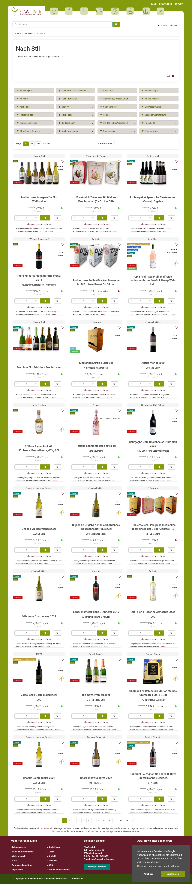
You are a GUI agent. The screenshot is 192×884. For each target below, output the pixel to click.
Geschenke (115, 11)
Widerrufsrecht (19, 856)
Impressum (17, 869)
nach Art (65, 107)
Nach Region (25, 90)
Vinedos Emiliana (153, 322)
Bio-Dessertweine (152, 107)
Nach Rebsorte (151, 99)
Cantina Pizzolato (153, 737)
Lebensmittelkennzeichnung (39, 224)
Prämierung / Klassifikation (115, 99)
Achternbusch (153, 156)
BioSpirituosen (69, 11)
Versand (48, 828)
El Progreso (96, 322)
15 (121, 820)
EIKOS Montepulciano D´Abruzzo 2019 (96, 611)
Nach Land (108, 90)
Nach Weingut (151, 90)
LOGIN (153, 4)
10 (109, 820)
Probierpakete (131, 11)
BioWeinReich (39, 156)
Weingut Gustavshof (39, 239)
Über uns (53, 860)
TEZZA (39, 654)
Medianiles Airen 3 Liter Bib (96, 362)
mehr (50, 231)
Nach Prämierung (69, 131)
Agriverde (96, 571)
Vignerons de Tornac (96, 156)
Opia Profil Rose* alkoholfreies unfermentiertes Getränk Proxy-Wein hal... (153, 280)
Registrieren (54, 847)
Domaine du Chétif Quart (153, 405)
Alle (38, 144)
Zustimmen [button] (173, 874)
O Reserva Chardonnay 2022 (39, 616)
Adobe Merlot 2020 (153, 362)
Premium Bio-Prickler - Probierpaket (39, 367)
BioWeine (54, 11)
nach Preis (24, 107)
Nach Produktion (69, 99)
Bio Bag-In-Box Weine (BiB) (115, 123)
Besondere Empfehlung (155, 115)
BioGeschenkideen (28, 123)
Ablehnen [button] (148, 874)
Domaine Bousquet (96, 737)
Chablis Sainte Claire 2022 (39, 777)
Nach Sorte (149, 123)
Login (51, 851)
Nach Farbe (66, 115)
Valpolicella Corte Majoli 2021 (39, 694)
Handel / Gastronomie (59, 869)
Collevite (96, 239)
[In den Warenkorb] (45, 217)
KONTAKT (179, 4)
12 (26, 144)
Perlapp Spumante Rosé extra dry (96, 445)
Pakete (106, 115)
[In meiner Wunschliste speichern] (62, 161)
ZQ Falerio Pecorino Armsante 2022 (153, 611)
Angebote (161, 11)
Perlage (96, 405)
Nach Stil (23, 99)
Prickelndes (85, 11)
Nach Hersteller (110, 107)
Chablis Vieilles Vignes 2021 (39, 528)
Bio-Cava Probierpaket (96, 694)
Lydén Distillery (39, 405)
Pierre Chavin (153, 239)
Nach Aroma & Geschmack (73, 90)
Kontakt (52, 856)
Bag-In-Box (145, 12)
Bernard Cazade (153, 654)
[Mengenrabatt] (57, 217)
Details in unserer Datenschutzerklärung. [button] (159, 866)
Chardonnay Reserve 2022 (96, 777)
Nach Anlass (109, 131)
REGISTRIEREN (165, 4)
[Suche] (116, 24)
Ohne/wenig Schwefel (29, 131)
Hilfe (14, 860)
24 (32, 144)
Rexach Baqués (96, 654)
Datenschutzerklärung (22, 865)
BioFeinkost (100, 11)
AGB (51, 865)
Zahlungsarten (19, 847)
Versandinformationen (23, 851)
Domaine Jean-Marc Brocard (39, 488)
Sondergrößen (151, 131)
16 (127, 820)
